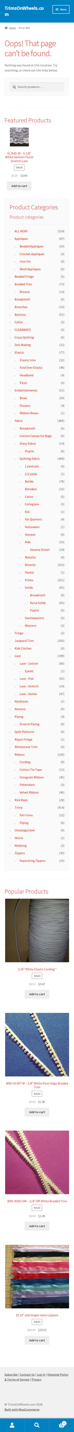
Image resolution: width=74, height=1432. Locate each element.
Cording (25, 762)
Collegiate (32, 504)
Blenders (31, 489)
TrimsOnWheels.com (24, 11)
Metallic (30, 557)
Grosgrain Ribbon (32, 777)
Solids (29, 587)
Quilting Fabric (30, 459)
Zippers (20, 853)
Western (30, 626)
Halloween (32, 527)
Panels (29, 572)
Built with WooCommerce (22, 1409)
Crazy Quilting (24, 337)
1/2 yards (31, 474)
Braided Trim (23, 284)
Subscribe (11, 1374)
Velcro (19, 838)
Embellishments (26, 390)
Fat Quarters (33, 519)
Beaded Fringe (24, 276)
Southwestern (34, 618)
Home (12, 28)
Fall (27, 512)
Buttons (20, 314)
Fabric (19, 421)
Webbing (21, 845)
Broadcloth (22, 299)
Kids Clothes (23, 648)
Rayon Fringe (23, 739)
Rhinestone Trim (26, 747)
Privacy (36, 1379)
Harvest (30, 534)
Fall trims (26, 815)
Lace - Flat (27, 678)
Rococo (25, 292)
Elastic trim (28, 360)
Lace (18, 656)
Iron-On (25, 261)
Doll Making (23, 345)
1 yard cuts (32, 466)
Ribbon (19, 754)
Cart (57, 1422)
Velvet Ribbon (29, 792)
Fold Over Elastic (31, 367)
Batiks (29, 481)
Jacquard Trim (24, 641)
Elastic (19, 352)
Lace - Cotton (29, 663)
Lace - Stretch (29, 686)
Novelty (30, 565)
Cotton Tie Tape (31, 770)
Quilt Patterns (24, 732)
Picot (23, 383)
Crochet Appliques (32, 254)
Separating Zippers (33, 861)
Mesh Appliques (30, 269)
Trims (18, 807)
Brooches (21, 307)
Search (37, 1425)
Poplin (29, 451)
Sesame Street (40, 550)
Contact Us (27, 1374)
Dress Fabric (28, 443)
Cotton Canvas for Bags (36, 436)
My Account (12, 1425)
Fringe (19, 633)
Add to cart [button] (19, 186)
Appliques (21, 239)
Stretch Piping (29, 724)
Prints (29, 580)
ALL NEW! (21, 231)
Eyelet (29, 671)
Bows (23, 398)
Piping (19, 717)
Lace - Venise (28, 694)
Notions (20, 709)
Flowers (25, 406)
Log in (41, 1374)
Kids (28, 542)
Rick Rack (21, 800)
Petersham (27, 785)
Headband (26, 375)
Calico (19, 322)
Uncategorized (25, 830)
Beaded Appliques (31, 246)
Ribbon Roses (29, 413)
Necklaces (21, 701)
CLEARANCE (23, 330)
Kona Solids (38, 603)
